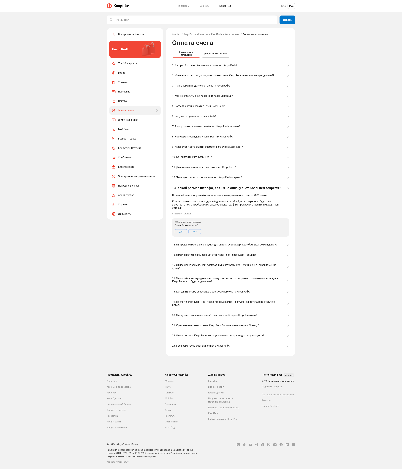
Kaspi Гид (170, 427)
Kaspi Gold (112, 381)
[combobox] (194, 19)
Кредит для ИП (114, 421)
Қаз (283, 6)
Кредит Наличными (117, 427)
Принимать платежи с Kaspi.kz (223, 407)
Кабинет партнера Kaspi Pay (222, 419)
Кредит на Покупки (116, 410)
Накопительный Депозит (120, 404)
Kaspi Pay (213, 381)
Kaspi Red (112, 392)
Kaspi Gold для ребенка (119, 387)
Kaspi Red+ (216, 34)
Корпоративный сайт (118, 462)
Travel (168, 387)
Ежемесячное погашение (186, 53)
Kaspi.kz (176, 34)
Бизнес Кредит (216, 387)
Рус (291, 6)
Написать (289, 375)
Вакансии (266, 400)
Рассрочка (112, 416)
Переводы (170, 404)
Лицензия (112, 450)
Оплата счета (232, 34)
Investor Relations (270, 406)
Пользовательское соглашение (278, 394)
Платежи (169, 392)
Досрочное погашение (215, 53)
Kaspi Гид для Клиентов (196, 34)
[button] (230, 211)
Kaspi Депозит (114, 398)
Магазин (169, 381)
